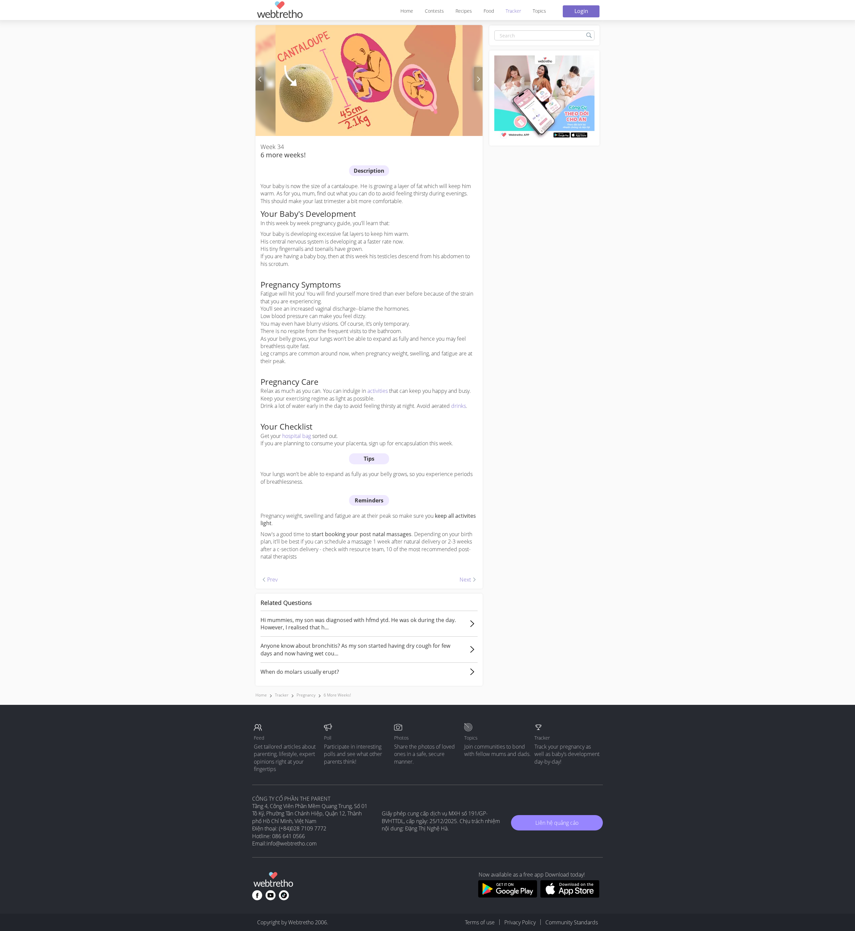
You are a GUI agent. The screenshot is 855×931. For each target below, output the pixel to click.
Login (581, 11)
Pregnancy (306, 695)
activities (377, 391)
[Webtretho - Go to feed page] (279, 11)
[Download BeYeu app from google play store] (507, 895)
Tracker (513, 11)
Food (489, 11)
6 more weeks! (337, 695)
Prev (266, 569)
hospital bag (296, 436)
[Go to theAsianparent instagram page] (284, 895)
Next (457, 569)
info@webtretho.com (292, 843)
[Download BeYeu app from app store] (570, 895)
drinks (458, 406)
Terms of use (480, 922)
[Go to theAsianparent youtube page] (271, 895)
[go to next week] (478, 79)
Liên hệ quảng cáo (556, 822)
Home (406, 11)
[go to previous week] (259, 79)
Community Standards (571, 922)
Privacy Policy (520, 922)
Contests (434, 11)
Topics (539, 11)
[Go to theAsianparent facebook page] (257, 895)
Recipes (464, 11)
